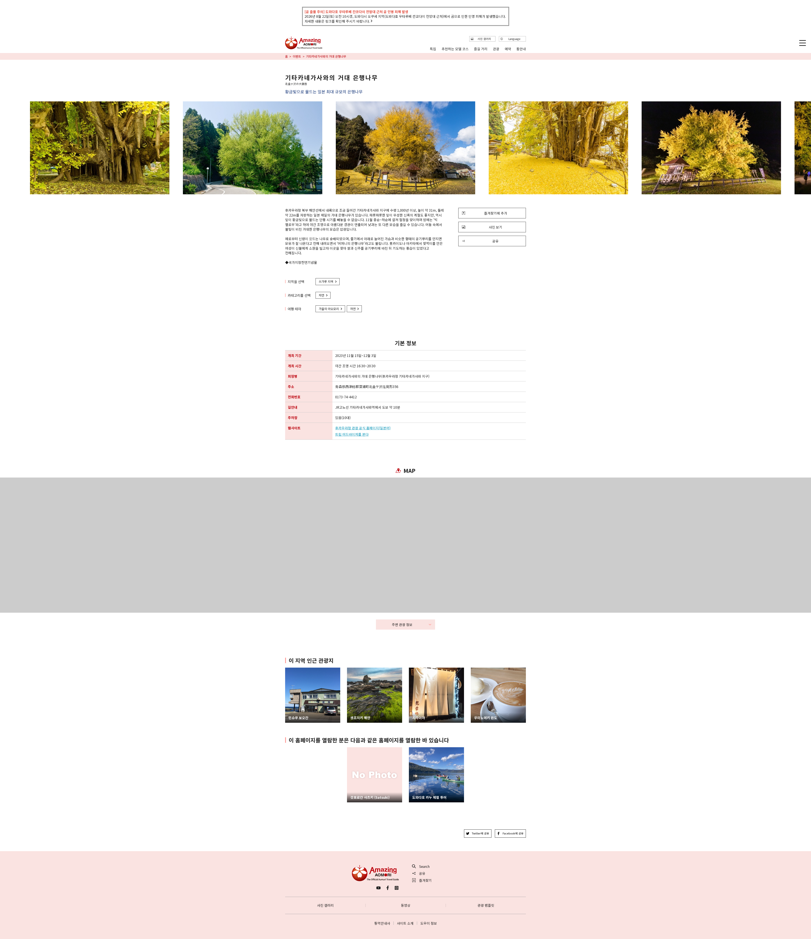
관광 (496, 48)
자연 (321, 295)
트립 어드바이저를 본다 (352, 434)
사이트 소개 (405, 923)
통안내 (521, 48)
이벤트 (297, 56)
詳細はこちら (357, 749)
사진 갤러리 (325, 905)
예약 (508, 48)
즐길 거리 (480, 48)
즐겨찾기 (425, 880)
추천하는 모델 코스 (455, 48)
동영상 (405, 905)
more (289, 670)
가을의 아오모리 (329, 308)
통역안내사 (382, 923)
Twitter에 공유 (480, 833)
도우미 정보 (428, 923)
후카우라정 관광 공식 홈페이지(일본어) (363, 428)
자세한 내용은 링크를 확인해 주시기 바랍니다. (337, 21)
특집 (433, 48)
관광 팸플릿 (486, 905)
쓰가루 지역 (326, 281)
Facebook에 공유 (513, 833)
